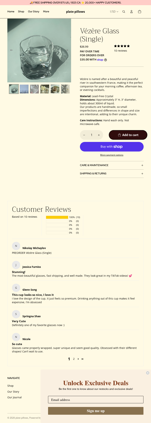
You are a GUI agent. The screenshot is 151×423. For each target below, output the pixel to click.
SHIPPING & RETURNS (93, 173)
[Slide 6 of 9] (65, 89)
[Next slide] (68, 50)
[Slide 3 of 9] (34, 89)
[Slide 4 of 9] (44, 89)
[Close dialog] (148, 373)
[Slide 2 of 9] (24, 89)
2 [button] (74, 359)
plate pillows (21, 417)
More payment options (111, 155)
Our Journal (14, 397)
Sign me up (96, 410)
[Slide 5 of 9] (55, 89)
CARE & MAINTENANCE (94, 165)
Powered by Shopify (39, 417)
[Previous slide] (10, 50)
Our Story (13, 391)
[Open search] (124, 12)
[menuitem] (46, 11)
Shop (10, 385)
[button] (78, 359)
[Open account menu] (131, 12)
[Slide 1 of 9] (13, 89)
